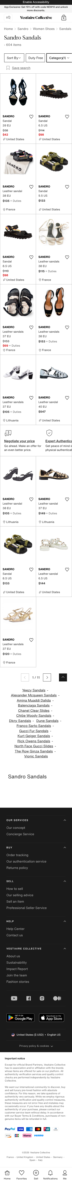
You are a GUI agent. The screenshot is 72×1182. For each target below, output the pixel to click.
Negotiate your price (19, 441)
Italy (40, 1160)
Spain (32, 1160)
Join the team (16, 975)
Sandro (22, 28)
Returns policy (17, 867)
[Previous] (25, 677)
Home (8, 28)
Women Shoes (44, 28)
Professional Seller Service (26, 907)
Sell (10, 881)
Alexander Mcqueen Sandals (34, 695)
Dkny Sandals (20, 720)
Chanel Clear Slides (33, 710)
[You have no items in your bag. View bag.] (64, 17)
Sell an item (15, 901)
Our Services (17, 820)
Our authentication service (26, 861)
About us (13, 956)
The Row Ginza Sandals (34, 751)
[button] (64, 17)
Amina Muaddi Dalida (34, 700)
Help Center (15, 928)
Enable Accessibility (36, 2)
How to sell (14, 888)
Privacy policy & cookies (34, 1046)
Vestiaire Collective (24, 948)
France (10, 1157)
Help (10, 921)
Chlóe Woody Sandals (33, 715)
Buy (9, 847)
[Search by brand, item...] (8, 17)
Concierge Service (20, 834)
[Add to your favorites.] (31, 116)
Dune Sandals (47, 720)
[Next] (47, 677)
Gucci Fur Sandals (33, 731)
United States (43, 1157)
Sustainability (16, 962)
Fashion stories (17, 981)
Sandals (65, 28)
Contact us (14, 935)
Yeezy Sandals (33, 690)
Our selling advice (19, 895)
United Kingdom (25, 1157)
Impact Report (17, 968)
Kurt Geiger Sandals (34, 735)
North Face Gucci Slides (33, 746)
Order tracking (17, 855)
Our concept (15, 827)
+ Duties (15, 201)
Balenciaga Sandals (34, 705)
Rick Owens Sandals (33, 741)
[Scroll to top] (63, 677)
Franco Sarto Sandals (34, 725)
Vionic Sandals (36, 756)
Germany (58, 1157)
